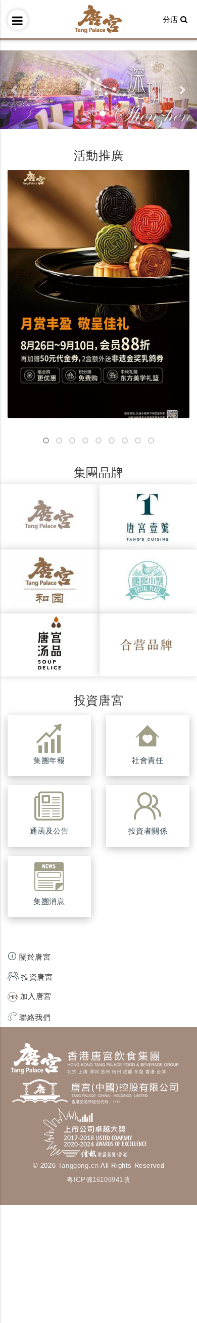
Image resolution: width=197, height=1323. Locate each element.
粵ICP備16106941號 (98, 1179)
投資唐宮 (98, 700)
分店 (172, 19)
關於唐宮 (34, 957)
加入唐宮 (35, 996)
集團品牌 (98, 472)
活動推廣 (98, 155)
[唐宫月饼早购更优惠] (98, 293)
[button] (15, 89)
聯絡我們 (34, 1017)
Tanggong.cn (78, 1165)
